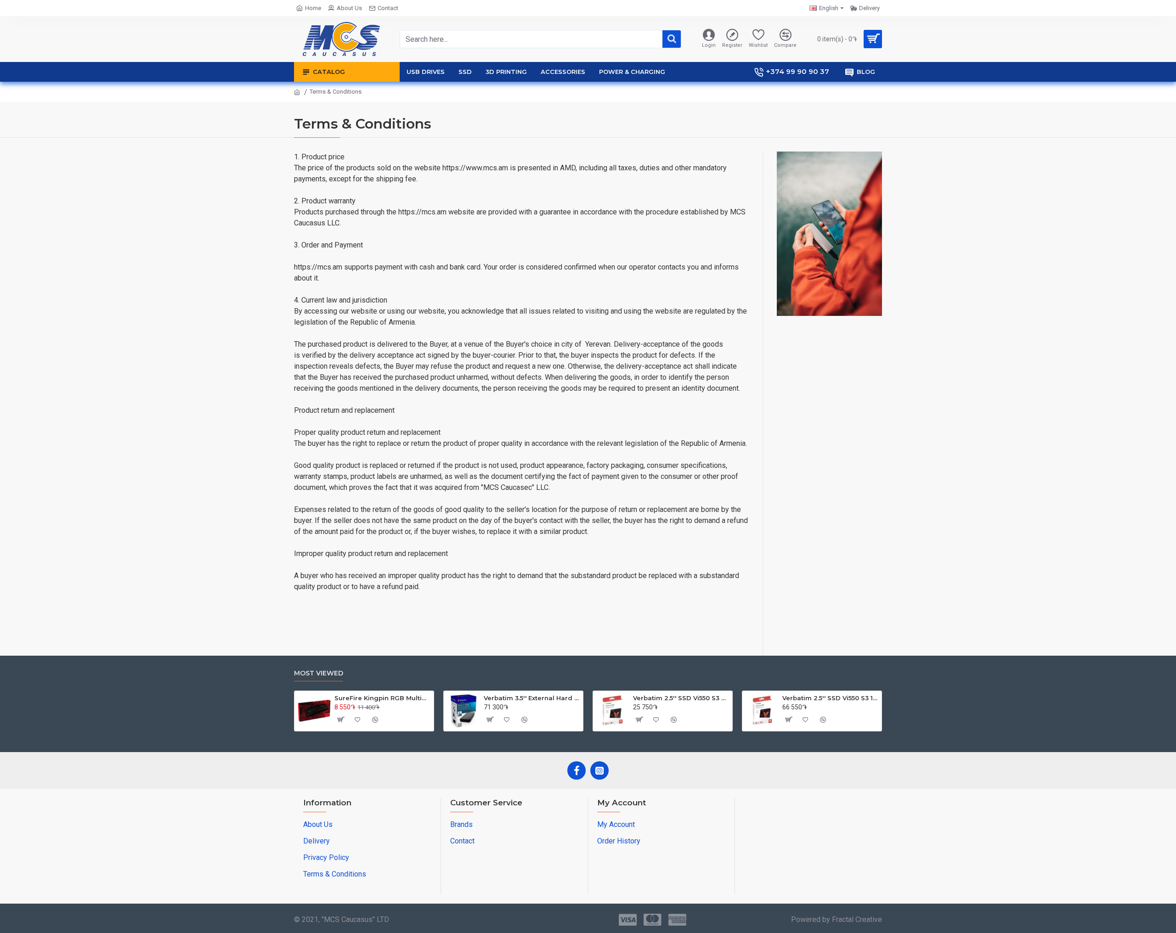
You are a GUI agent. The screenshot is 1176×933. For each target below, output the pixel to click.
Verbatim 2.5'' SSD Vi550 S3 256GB (681, 698)
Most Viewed (318, 673)
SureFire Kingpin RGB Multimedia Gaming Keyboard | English (382, 698)
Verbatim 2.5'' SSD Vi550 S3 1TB (830, 698)
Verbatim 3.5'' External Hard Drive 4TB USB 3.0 (532, 698)
